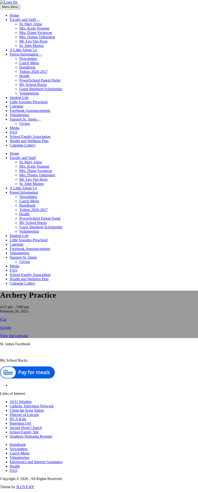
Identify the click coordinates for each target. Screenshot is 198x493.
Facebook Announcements (30, 111)
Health (24, 76)
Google (5, 328)
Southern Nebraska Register (31, 436)
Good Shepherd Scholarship (40, 89)
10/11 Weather (21, 402)
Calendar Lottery (22, 145)
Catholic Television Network (32, 406)
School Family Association (30, 136)
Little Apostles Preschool (29, 102)
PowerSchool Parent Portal (39, 80)
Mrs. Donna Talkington (37, 37)
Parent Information (24, 54)
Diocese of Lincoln (24, 415)
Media (14, 128)
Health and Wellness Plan (29, 141)
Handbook (27, 67)
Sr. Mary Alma (30, 24)
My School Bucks (33, 85)
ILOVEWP (25, 487)
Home (14, 15)
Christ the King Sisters (27, 410)
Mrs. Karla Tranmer (34, 28)
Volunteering (29, 93)
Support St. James (23, 119)
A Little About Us (23, 50)
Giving (24, 124)
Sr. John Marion (31, 46)
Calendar (16, 106)
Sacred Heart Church (26, 428)
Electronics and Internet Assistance (36, 462)
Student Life (19, 98)
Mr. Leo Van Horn (33, 41)
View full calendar (14, 336)
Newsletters (28, 59)
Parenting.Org (20, 423)
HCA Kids (18, 419)
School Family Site (24, 432)
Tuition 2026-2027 (33, 72)
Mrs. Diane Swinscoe (35, 33)
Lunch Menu (29, 63)
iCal (3, 319)
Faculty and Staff (23, 20)
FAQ (13, 132)
